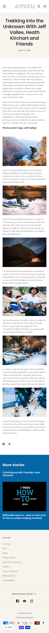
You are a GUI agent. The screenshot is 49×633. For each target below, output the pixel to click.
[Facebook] (17, 601)
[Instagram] (31, 601)
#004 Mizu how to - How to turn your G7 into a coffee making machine (24, 517)
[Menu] (4, 6)
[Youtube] (24, 601)
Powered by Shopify (24, 617)
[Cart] (45, 6)
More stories (13, 464)
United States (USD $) (22, 593)
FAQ (4, 548)
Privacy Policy (9, 557)
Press (5, 553)
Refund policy (9, 575)
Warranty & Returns (12, 562)
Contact (7, 544)
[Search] (39, 6)
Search (6, 566)
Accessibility (8, 580)
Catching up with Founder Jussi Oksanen (21, 474)
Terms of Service (11, 571)
